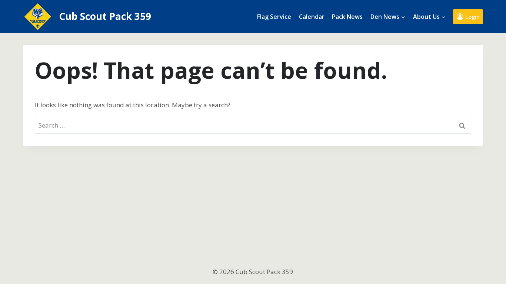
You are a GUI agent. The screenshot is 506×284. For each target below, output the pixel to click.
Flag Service (274, 17)
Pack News (347, 17)
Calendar (311, 17)
